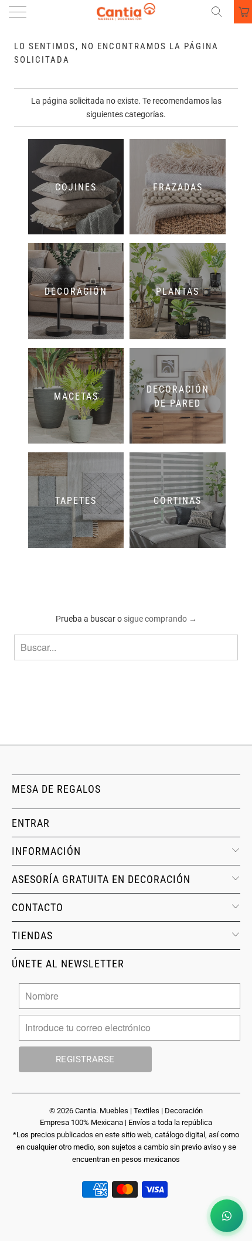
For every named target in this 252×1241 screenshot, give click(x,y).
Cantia (85, 1110)
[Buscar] (220, 11)
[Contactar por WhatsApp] (226, 1215)
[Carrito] (243, 11)
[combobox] (126, 647)
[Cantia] (126, 11)
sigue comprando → (160, 618)
